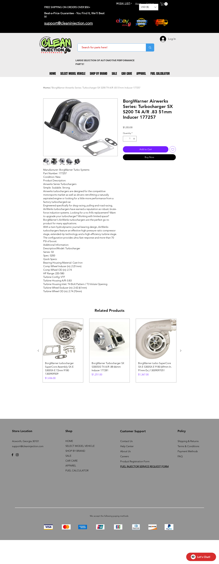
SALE (68, 455)
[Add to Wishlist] (173, 149)
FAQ (180, 456)
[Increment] (134, 138)
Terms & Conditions (188, 446)
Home (46, 87)
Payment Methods (188, 451)
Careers (124, 456)
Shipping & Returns (188, 441)
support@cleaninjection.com (27, 446)
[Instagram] (17, 455)
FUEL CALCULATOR (76, 470)
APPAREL (70, 465)
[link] (164, 4)
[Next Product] (180, 350)
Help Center (127, 446)
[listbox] (148, 7)
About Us (125, 451)
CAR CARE (71, 460)
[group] (109, 350)
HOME (69, 441)
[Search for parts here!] (150, 47)
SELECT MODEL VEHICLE (80, 445)
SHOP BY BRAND (75, 450)
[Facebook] (12, 455)
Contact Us (126, 441)
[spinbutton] (129, 138)
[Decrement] (125, 138)
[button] (148, 7)
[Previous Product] (38, 350)
